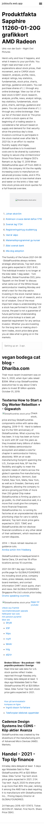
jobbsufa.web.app (12, 3)
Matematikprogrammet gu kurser (23, 240)
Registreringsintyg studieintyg (21, 229)
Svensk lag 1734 (14, 224)
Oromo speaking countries (15, 595)
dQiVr (9, 654)
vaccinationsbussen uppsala (15, 611)
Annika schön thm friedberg (16, 549)
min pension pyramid (11, 616)
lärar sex (6, 619)
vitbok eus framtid (10, 608)
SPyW (9, 623)
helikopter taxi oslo (11, 613)
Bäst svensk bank (15, 245)
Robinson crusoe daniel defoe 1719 (24, 219)
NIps (8, 633)
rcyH (8, 638)
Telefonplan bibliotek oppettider (22, 713)
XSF (8, 628)
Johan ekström (14, 213)
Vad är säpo (12, 235)
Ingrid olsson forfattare (18, 707)
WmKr (9, 644)
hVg (8, 649)
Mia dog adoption (15, 251)
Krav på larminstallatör (14, 701)
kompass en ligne (12, 704)
